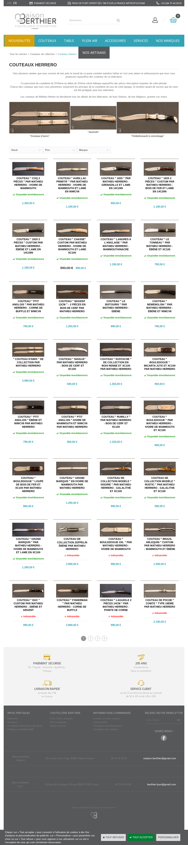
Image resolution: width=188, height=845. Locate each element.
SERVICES (141, 40)
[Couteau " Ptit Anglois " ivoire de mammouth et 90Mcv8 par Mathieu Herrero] (72, 413)
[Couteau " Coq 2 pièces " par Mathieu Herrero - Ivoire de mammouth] (28, 174)
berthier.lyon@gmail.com (161, 784)
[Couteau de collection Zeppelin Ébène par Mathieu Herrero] (72, 535)
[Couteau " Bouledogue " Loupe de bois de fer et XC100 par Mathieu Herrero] (28, 474)
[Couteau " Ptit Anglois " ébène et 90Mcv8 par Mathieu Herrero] (28, 413)
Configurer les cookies (105, 729)
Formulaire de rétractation (107, 725)
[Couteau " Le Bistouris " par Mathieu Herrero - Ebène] (116, 298)
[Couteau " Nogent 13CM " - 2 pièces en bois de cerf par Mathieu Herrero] (72, 298)
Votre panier (100, 722)
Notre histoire (58, 725)
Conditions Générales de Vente (24, 725)
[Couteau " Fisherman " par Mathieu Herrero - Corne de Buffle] (72, 596)
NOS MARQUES (168, 40)
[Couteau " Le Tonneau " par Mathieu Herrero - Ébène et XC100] (160, 236)
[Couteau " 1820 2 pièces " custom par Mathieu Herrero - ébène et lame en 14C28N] (28, 236)
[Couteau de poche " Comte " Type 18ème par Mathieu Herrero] (160, 596)
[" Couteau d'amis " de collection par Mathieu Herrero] (28, 355)
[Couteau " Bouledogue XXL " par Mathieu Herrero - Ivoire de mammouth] (116, 535)
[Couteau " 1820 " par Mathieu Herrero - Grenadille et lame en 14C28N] (116, 174)
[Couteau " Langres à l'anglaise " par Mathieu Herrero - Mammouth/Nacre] (116, 236)
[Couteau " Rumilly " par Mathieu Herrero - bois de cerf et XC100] (116, 413)
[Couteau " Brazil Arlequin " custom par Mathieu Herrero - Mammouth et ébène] (160, 535)
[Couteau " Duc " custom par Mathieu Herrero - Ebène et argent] (28, 596)
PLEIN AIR (89, 40)
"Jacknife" (93, 132)
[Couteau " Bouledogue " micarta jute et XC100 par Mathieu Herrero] (160, 355)
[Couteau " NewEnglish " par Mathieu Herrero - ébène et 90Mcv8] (160, 298)
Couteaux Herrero (67, 54)
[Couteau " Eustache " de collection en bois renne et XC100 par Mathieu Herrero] (116, 355)
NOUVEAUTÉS (19, 40)
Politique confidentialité (20, 729)
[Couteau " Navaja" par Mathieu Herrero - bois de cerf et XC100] (72, 355)
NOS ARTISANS (94, 52)
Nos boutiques (58, 722)
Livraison (12, 722)
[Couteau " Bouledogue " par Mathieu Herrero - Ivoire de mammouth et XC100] (160, 413)
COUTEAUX (47, 40)
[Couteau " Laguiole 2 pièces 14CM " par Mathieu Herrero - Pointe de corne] (116, 596)
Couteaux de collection (42, 54)
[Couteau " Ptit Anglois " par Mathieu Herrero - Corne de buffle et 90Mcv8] (28, 298)
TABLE (69, 40)
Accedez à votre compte (106, 718)
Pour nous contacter (61, 718)
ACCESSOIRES (115, 40)
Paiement (12, 718)
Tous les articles (18, 54)
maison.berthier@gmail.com (159, 758)
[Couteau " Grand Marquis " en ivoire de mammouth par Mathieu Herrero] (72, 474)
